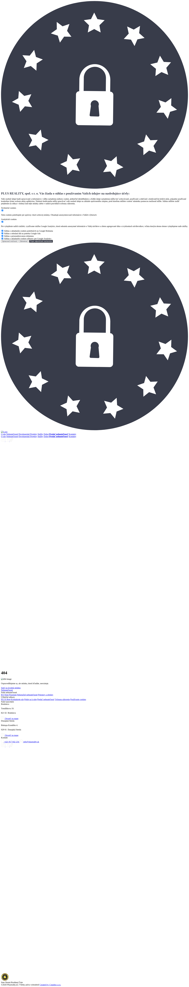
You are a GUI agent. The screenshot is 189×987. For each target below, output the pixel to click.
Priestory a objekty (45, 695)
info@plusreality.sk (31, 742)
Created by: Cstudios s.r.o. (50, 985)
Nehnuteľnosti (12, 434)
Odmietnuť (24, 241)
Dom (6, 695)
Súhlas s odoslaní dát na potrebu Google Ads (22, 233)
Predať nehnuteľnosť (45, 699)
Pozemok (13, 695)
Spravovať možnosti (9, 241)
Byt (2, 695)
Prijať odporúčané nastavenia (41, 241)
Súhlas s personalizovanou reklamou (19, 236)
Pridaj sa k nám (30, 699)
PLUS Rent (6, 699)
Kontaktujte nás (17, 699)
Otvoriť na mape (11, 718)
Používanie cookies (78, 699)
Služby (40, 434)
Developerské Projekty (28, 434)
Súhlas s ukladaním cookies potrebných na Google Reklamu (28, 231)
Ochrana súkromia (62, 699)
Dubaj (46, 434)
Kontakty (72, 434)
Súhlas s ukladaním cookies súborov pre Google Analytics (27, 239)
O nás (3, 434)
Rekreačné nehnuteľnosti (27, 695)
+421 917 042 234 (11, 742)
